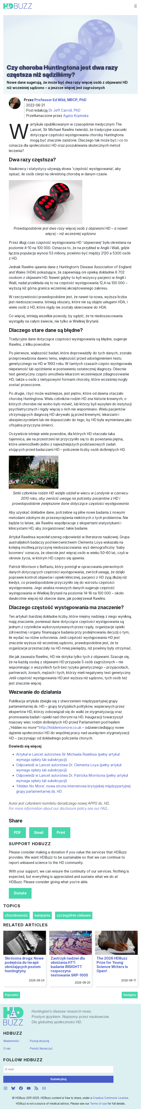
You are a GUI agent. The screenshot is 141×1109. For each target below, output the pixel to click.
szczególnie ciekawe (74, 915)
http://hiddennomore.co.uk (60, 727)
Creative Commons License (110, 1098)
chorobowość (16, 915)
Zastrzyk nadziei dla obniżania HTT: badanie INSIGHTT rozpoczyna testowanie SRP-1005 (69, 966)
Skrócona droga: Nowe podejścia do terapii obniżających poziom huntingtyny (24, 964)
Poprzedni (11, 995)
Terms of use (98, 1103)
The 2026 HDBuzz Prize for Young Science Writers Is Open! (112, 964)
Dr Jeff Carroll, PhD (64, 110)
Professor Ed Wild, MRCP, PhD (60, 100)
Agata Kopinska (75, 115)
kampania (42, 915)
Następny (129, 995)
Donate (20, 893)
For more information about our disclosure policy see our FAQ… (59, 808)
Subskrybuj (58, 1079)
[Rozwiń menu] (135, 6)
